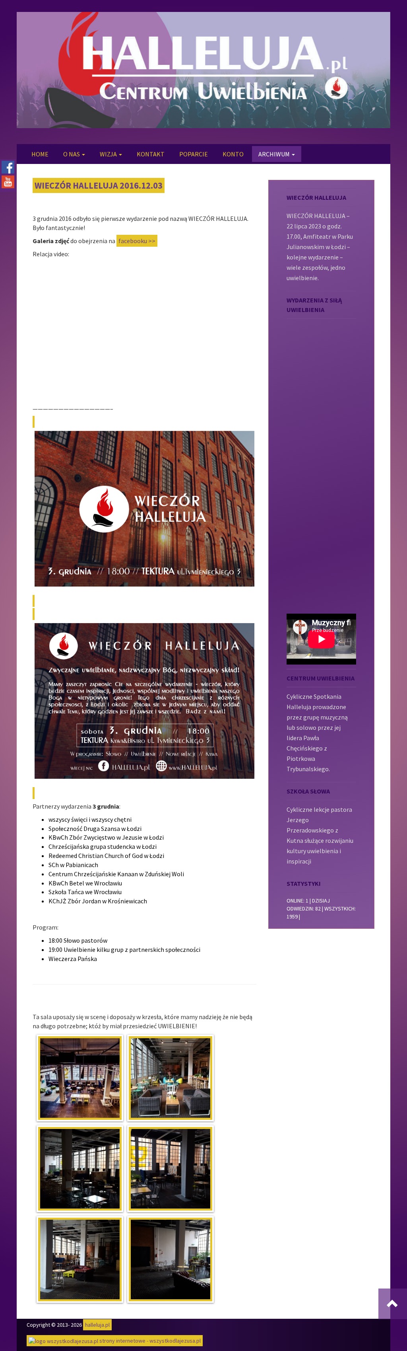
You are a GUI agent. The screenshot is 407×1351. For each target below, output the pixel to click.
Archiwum (274, 154)
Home (39, 154)
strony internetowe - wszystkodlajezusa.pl (149, 1340)
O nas (72, 154)
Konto (233, 154)
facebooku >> (136, 241)
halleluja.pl (97, 1324)
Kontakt (151, 154)
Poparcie (193, 154)
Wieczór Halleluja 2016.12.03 (99, 185)
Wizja (109, 154)
